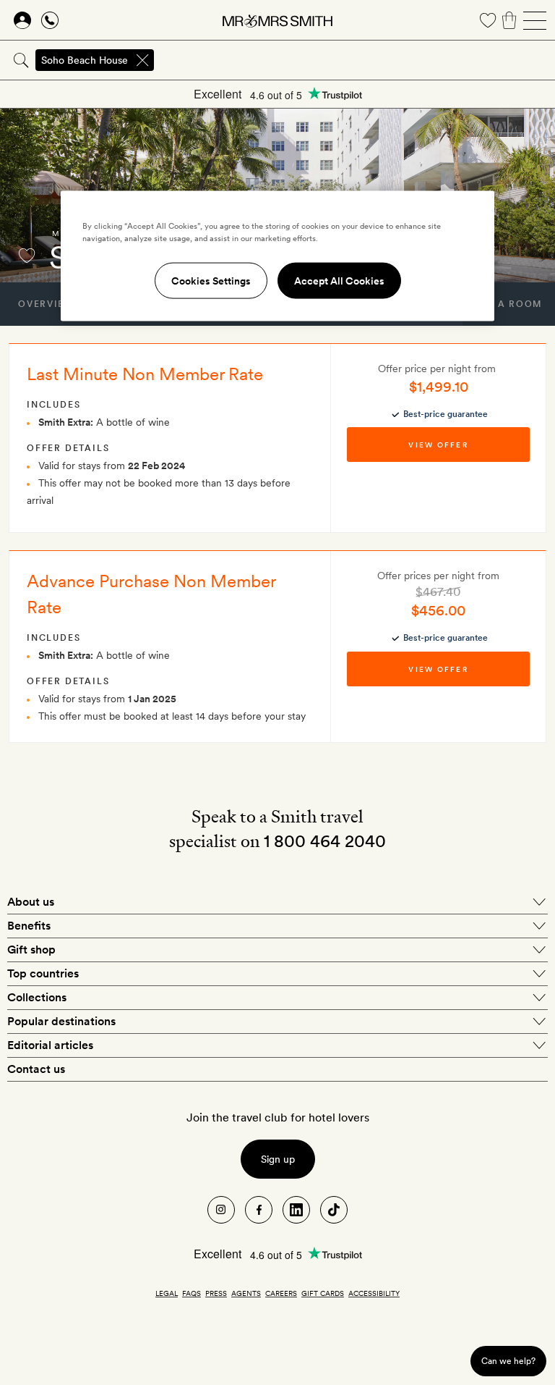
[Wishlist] (488, 20)
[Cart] (509, 20)
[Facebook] (258, 1210)
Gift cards (322, 1293)
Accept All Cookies (339, 281)
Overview (46, 304)
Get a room (508, 304)
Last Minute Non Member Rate (145, 373)
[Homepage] (277, 20)
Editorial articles (50, 1045)
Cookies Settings (211, 281)
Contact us (36, 1069)
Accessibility (374, 1293)
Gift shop (31, 949)
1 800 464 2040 (325, 840)
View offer (438, 444)
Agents (246, 1293)
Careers (281, 1293)
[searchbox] (355, 60)
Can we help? (508, 1360)
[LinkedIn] (296, 1210)
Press (216, 1293)
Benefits (29, 926)
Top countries (43, 973)
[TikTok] (334, 1210)
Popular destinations (61, 1021)
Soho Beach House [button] (84, 60)
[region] (277, 256)
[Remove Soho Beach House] (142, 60)
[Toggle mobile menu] (534, 20)
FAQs (191, 1293)
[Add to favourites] (27, 255)
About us (30, 902)
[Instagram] (221, 1210)
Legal (166, 1293)
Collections (36, 997)
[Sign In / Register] (22, 20)
